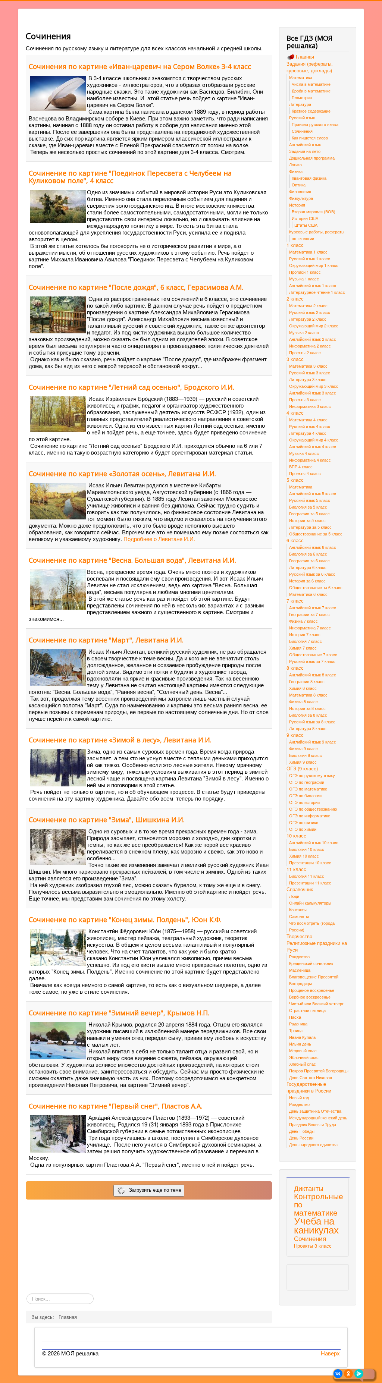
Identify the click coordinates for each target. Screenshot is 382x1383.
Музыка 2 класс (304, 332)
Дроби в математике (311, 91)
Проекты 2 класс (305, 352)
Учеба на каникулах (316, 1224)
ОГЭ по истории (304, 802)
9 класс (295, 735)
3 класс (295, 359)
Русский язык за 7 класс (312, 661)
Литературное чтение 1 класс (317, 292)
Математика (300, 77)
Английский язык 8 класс (312, 675)
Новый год (299, 1097)
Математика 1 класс (308, 252)
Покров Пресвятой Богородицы (318, 1071)
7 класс (295, 600)
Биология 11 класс (306, 876)
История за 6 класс (307, 581)
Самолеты (299, 916)
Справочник (299, 889)
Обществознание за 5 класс (315, 534)
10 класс (296, 835)
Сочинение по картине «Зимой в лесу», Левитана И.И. (120, 739)
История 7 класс (304, 634)
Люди (294, 896)
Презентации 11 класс (310, 883)
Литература (300, 104)
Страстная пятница (307, 1010)
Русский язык (302, 117)
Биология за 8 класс (308, 715)
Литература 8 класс (307, 728)
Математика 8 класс (308, 695)
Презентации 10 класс (310, 862)
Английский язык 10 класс (313, 842)
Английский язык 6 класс (312, 547)
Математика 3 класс (308, 366)
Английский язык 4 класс (312, 446)
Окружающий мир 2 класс (313, 326)
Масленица (299, 970)
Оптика (299, 185)
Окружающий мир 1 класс (313, 265)
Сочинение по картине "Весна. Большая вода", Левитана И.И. (132, 560)
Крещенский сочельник (311, 963)
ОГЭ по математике (308, 789)
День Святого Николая (310, 1077)
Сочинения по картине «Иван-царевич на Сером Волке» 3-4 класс (140, 66)
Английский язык (305, 144)
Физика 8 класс (303, 701)
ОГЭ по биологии (305, 795)
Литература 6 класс (307, 567)
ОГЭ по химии (302, 829)
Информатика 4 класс (310, 460)
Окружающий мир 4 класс (313, 440)
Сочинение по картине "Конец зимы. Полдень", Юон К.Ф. (125, 919)
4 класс (295, 412)
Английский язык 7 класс (312, 607)
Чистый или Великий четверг (316, 1003)
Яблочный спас (304, 1057)
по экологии (303, 238)
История (297, 205)
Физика (296, 171)
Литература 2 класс (307, 319)
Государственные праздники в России (308, 1087)
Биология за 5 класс (308, 507)
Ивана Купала (302, 1037)
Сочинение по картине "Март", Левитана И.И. (106, 639)
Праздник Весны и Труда (312, 1124)
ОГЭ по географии (306, 782)
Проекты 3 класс (305, 399)
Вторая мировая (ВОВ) (313, 211)
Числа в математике (311, 84)
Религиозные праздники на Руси (316, 946)
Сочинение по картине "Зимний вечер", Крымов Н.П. (119, 1012)
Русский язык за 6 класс (312, 574)
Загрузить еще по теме (153, 1189)
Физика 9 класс (303, 748)
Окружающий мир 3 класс (313, 386)
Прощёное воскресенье (311, 990)
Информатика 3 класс (310, 406)
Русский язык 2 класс (309, 312)
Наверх (330, 1353)
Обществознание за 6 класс (315, 587)
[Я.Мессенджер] (358, 1373)
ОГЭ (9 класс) (302, 768)
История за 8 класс (307, 708)
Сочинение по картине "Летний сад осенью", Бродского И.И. (131, 387)
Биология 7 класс (305, 641)
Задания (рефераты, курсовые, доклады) (309, 67)
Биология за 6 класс (308, 554)
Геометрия (302, 97)
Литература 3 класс (307, 379)
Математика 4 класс (308, 419)
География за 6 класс (309, 560)
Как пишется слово (310, 138)
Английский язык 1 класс (312, 285)
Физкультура (301, 198)
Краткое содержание (311, 111)
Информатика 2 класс (310, 346)
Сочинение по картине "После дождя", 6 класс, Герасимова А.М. (136, 287)
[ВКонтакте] (338, 1373)
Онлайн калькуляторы (310, 903)
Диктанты (308, 1188)
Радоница (298, 1024)
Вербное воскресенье (310, 997)
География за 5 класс (309, 513)
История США (305, 218)
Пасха (295, 1017)
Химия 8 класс (303, 688)
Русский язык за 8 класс (312, 721)
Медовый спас (303, 1050)
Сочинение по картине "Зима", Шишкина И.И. (107, 819)
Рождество (299, 956)
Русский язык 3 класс (309, 372)
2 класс (295, 298)
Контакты (298, 909)
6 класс (295, 540)
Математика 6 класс (308, 594)
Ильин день (300, 1044)
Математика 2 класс (308, 305)
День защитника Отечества (315, 1111)
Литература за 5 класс (310, 527)
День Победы (301, 1131)
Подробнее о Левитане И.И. (159, 539)
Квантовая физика (309, 178)
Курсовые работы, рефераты (316, 232)
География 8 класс (307, 681)
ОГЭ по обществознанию (313, 809)
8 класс (295, 667)
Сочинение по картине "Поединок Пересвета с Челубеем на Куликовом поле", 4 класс (130, 177)
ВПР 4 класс (301, 466)
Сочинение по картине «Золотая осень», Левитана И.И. (122, 473)
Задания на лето (304, 151)
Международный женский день (318, 1117)
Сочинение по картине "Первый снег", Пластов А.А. (115, 1105)
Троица (296, 1030)
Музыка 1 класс (304, 279)
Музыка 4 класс (304, 453)
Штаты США (305, 225)
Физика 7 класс (303, 621)
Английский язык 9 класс (312, 742)
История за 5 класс (307, 520)
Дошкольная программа (312, 158)
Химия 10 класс (304, 856)
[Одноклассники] (348, 1373)
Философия (300, 191)
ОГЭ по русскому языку (312, 775)
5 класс (295, 480)
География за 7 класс (309, 614)
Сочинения (302, 131)
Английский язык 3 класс (312, 393)
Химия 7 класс (303, 648)
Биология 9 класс (305, 755)
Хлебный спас (302, 1064)
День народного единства (313, 1144)
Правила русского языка (315, 124)
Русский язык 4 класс (309, 426)
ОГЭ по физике (303, 822)
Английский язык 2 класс (312, 339)
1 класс (295, 245)
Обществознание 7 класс (313, 654)
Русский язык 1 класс (309, 258)
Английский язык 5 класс (312, 493)
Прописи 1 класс (305, 272)
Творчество (299, 936)
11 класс (296, 869)
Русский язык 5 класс (309, 500)
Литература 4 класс (307, 433)
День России (301, 1138)
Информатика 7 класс (310, 628)
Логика (295, 164)
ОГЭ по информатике (309, 815)
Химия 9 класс (303, 762)
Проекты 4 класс (305, 473)
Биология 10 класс (306, 849)
